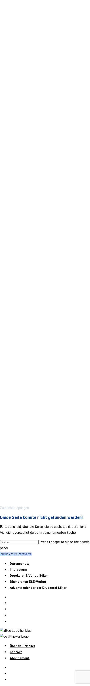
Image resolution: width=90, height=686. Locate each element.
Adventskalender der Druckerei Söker (38, 588)
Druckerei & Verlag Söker (29, 575)
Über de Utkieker (22, 646)
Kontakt (16, 652)
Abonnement (20, 658)
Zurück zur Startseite (16, 554)
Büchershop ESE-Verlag (28, 582)
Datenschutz (20, 564)
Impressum (18, 569)
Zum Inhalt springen (14, 508)
